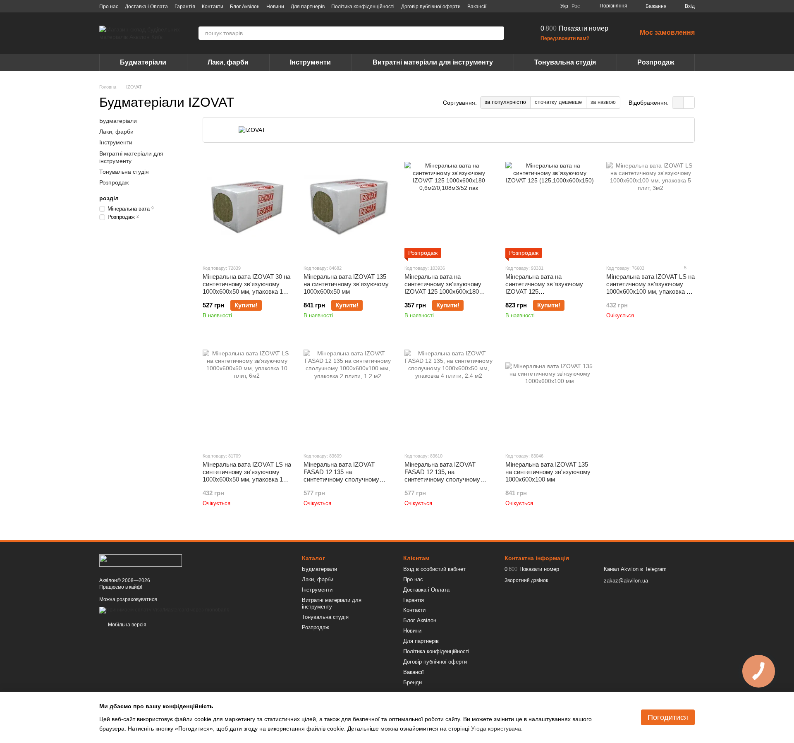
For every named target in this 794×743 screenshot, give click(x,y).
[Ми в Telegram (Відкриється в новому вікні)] (539, 6)
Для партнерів (308, 7)
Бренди (412, 682)
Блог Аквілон (245, 7)
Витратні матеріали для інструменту (433, 62)
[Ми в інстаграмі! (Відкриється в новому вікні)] (529, 6)
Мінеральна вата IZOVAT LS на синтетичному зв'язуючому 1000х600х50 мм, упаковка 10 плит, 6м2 (247, 475)
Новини (275, 7)
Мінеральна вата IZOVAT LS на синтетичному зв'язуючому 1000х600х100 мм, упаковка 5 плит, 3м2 (650, 287)
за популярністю (505, 102)
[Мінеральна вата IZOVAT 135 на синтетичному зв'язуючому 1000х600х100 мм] (549, 394)
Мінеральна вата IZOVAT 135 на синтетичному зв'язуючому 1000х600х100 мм (548, 472)
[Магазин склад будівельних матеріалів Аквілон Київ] (140, 560)
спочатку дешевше (558, 102)
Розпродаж (655, 62)
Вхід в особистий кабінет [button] (434, 569)
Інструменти (310, 62)
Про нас (108, 7)
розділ (109, 198)
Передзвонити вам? (564, 38)
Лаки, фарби (228, 62)
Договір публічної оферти (431, 7)
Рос (576, 6)
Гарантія (185, 7)
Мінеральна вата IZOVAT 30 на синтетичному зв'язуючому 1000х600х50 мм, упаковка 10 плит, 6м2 (246, 287)
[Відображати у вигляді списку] (689, 102)
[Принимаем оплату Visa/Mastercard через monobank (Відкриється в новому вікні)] (164, 610)
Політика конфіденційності (363, 7)
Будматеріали (143, 62)
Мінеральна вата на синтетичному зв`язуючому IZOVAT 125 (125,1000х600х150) (544, 287)
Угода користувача (496, 728)
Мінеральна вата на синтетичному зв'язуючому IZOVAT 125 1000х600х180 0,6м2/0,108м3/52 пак (442, 287)
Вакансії (476, 7)
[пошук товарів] (497, 33)
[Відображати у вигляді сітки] (678, 102)
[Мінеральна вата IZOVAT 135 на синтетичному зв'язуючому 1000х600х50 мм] (348, 206)
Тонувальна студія (565, 62)
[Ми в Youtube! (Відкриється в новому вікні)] (519, 6)
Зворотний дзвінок (526, 580)
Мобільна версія (126, 625)
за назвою (603, 102)
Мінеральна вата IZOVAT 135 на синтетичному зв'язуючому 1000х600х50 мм (346, 284)
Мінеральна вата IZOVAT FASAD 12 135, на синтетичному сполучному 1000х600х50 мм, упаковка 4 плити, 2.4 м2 (444, 479)
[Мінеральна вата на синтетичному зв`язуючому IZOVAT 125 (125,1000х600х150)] (549, 206)
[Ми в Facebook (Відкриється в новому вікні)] (509, 6)
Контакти (212, 7)
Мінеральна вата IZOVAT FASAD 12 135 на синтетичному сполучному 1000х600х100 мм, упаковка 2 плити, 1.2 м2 (345, 479)
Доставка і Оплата (146, 7)
